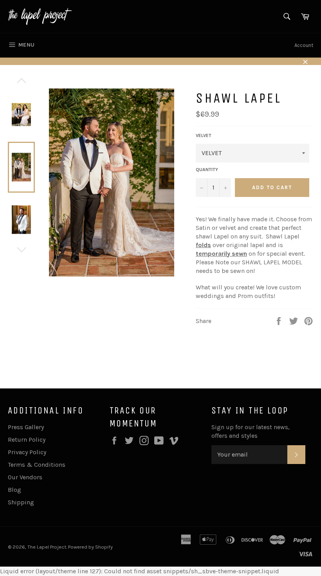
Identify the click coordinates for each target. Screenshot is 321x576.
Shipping (21, 502)
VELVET (203, 135)
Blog (14, 489)
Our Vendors (25, 477)
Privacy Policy (27, 452)
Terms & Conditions (36, 464)
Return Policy (26, 439)
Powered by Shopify (90, 547)
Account (303, 45)
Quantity (207, 169)
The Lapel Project (46, 547)
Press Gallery (26, 427)
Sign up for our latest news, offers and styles (250, 431)
